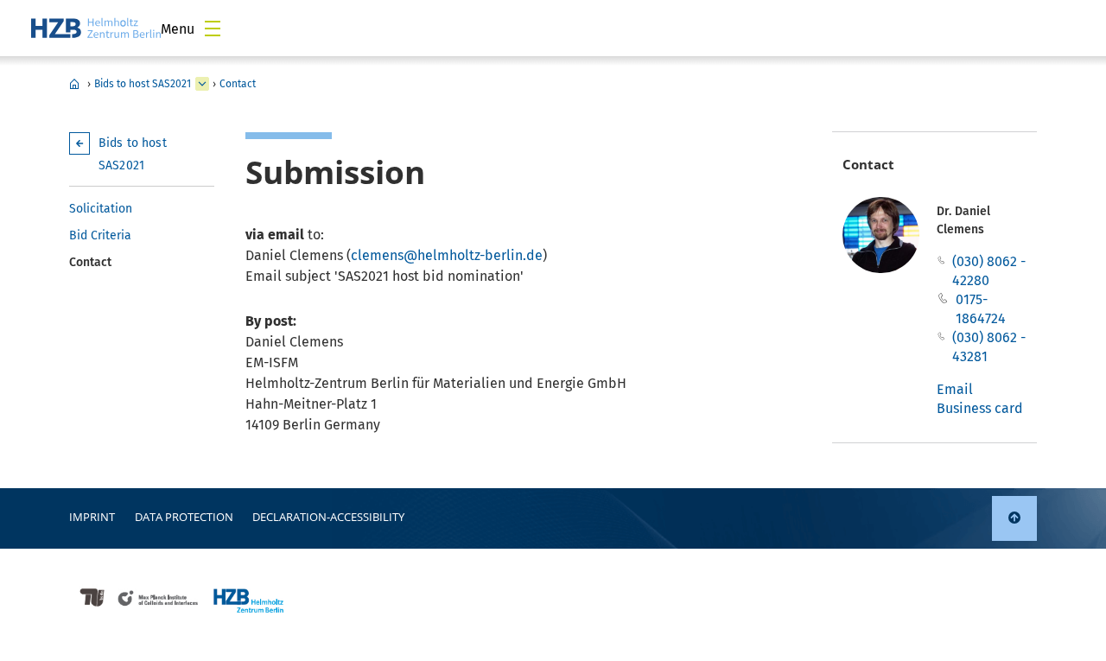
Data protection (184, 516)
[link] (1014, 518)
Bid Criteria (100, 235)
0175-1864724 (981, 309)
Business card (980, 408)
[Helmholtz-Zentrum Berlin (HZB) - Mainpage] (96, 28)
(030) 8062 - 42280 (989, 271)
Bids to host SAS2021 (142, 84)
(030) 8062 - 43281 (989, 347)
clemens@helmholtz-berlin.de (447, 255)
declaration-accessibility (328, 516)
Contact (237, 84)
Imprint (92, 516)
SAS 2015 (74, 84)
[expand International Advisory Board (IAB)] (202, 84)
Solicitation (100, 208)
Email (955, 389)
